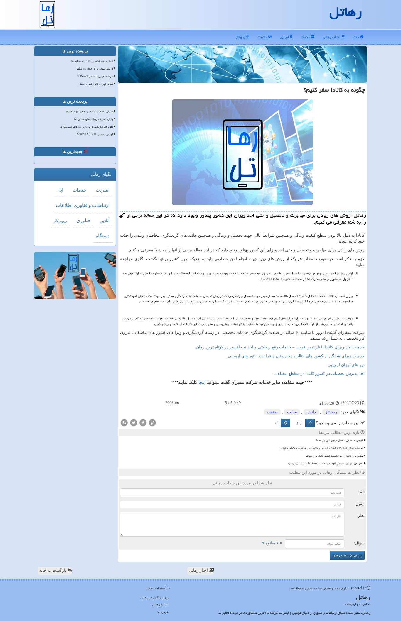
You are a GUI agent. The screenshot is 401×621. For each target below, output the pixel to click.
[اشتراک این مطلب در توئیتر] (133, 422)
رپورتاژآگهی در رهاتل (154, 597)
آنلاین (104, 220)
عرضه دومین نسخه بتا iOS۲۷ (95, 76)
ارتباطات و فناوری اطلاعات (82, 205)
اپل (60, 189)
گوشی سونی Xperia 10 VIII (95, 134)
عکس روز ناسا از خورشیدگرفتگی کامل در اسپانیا (334, 456)
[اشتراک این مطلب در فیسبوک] (143, 422)
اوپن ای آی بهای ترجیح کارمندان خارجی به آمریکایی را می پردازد (325, 463)
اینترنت (263, 37)
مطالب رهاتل (332, 37)
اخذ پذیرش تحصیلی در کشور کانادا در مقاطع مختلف (320, 373)
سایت (292, 412)
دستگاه (102, 235)
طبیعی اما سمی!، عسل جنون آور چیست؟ (339, 440)
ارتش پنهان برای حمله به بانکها (95, 69)
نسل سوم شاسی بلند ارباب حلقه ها (92, 61)
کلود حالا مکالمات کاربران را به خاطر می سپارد (86, 127)
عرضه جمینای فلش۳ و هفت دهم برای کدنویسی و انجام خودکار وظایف (322, 448)
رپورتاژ (241, 37)
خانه (357, 37)
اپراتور (285, 37)
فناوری (83, 220)
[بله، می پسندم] (310, 423)
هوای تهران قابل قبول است (96, 84)
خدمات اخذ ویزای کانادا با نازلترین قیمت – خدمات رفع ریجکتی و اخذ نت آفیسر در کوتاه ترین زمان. (280, 347)
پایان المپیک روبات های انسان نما (93, 119)
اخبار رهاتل (199, 570)
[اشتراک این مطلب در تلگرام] (152, 422)
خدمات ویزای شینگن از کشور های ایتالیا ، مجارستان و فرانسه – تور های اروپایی (296, 356)
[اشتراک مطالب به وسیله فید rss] (124, 422)
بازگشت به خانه (53, 570)
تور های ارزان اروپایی (346, 365)
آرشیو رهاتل (160, 604)
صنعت (272, 412)
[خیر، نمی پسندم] (285, 423)
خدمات (306, 37)
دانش (311, 412)
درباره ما (163, 612)
